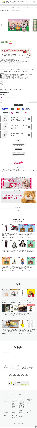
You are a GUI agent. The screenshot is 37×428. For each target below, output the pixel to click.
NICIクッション (18, 210)
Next (35, 25)
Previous (1, 25)
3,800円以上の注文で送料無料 (18, 5)
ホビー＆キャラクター (18, 207)
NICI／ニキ (3, 10)
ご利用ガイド (8, 400)
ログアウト (5, 415)
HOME (1, 10)
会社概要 (20, 412)
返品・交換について (14, 417)
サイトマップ (29, 412)
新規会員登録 (6, 412)
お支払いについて (14, 415)
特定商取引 (21, 416)
